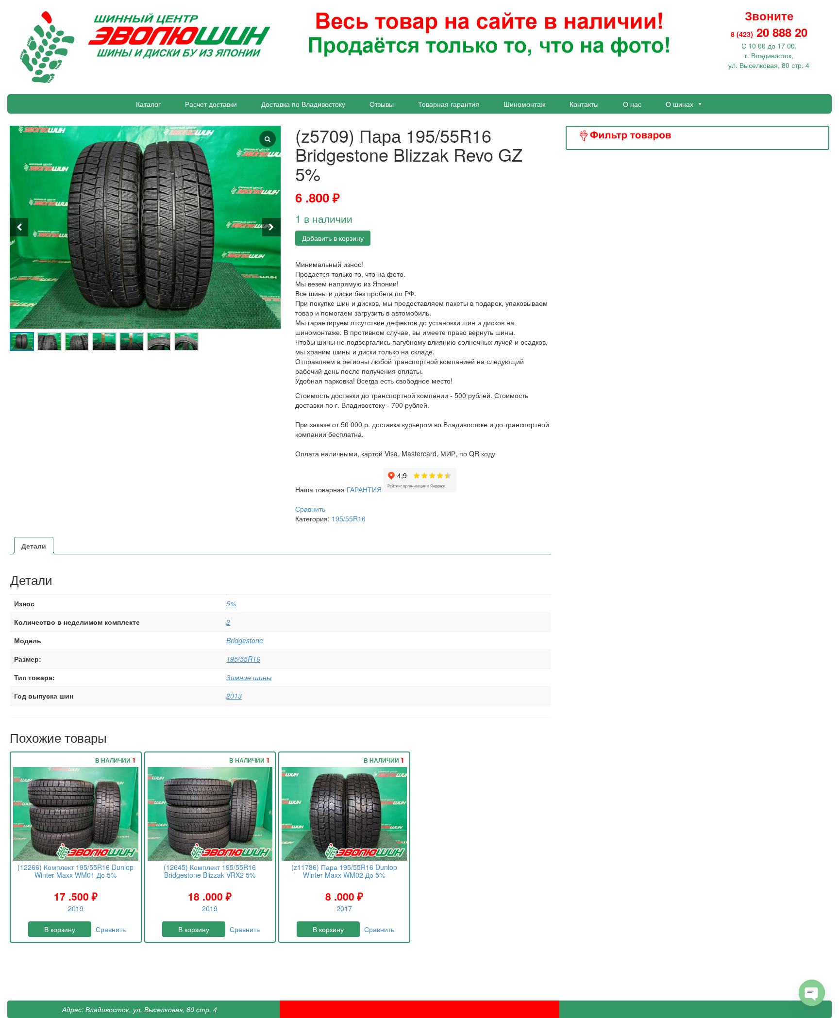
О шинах (679, 104)
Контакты (584, 104)
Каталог (148, 104)
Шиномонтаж (524, 104)
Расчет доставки (211, 104)
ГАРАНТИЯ (365, 489)
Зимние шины (248, 677)
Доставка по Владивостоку (303, 104)
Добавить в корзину (333, 238)
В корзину (59, 929)
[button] (271, 227)
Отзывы (381, 104)
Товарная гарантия (448, 104)
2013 (234, 696)
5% (231, 603)
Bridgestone (244, 640)
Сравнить (310, 509)
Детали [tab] (33, 546)
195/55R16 (349, 518)
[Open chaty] (812, 993)
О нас (632, 104)
